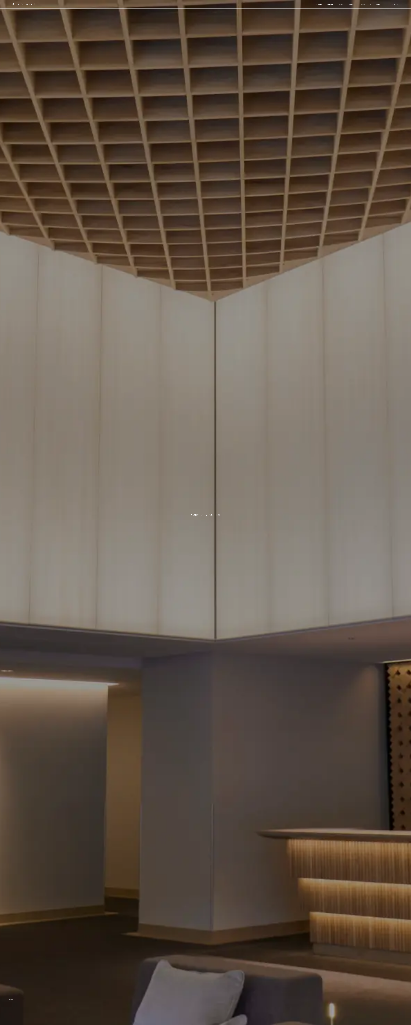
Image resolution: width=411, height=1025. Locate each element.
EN (397, 4)
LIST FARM (375, 4)
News (341, 4)
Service (330, 4)
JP (393, 4)
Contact (362, 4)
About (350, 4)
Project (319, 4)
